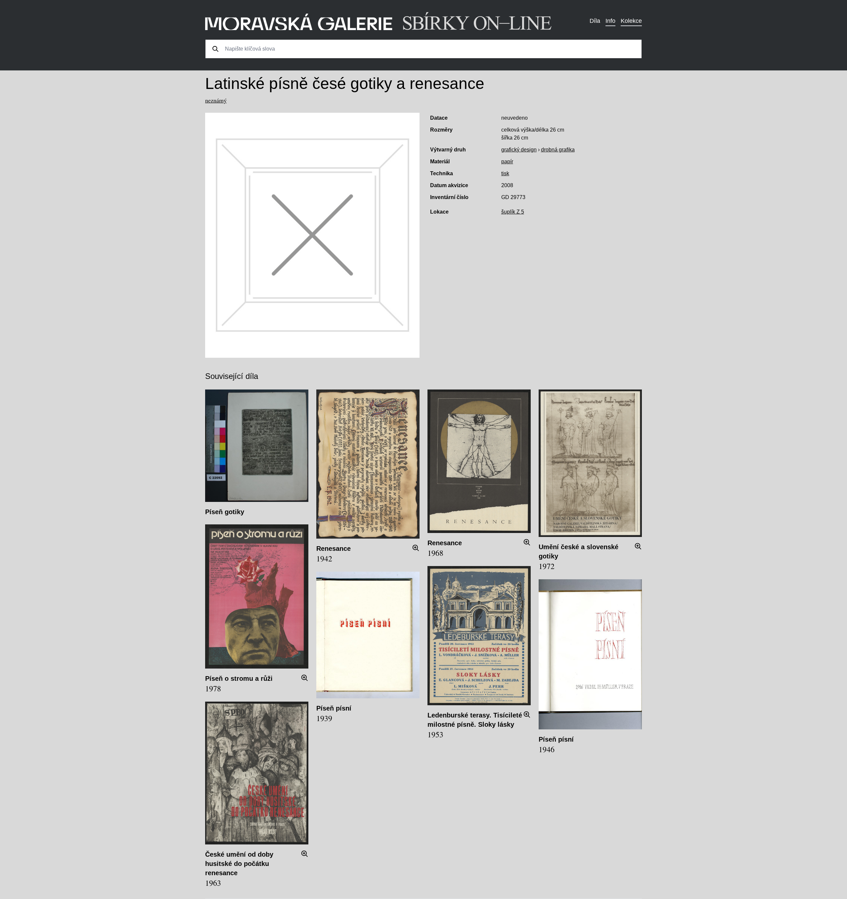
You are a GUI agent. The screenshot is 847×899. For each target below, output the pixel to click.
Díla (595, 21)
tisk (505, 173)
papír (507, 161)
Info (610, 21)
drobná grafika (558, 149)
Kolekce (631, 21)
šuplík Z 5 (512, 212)
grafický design (519, 149)
